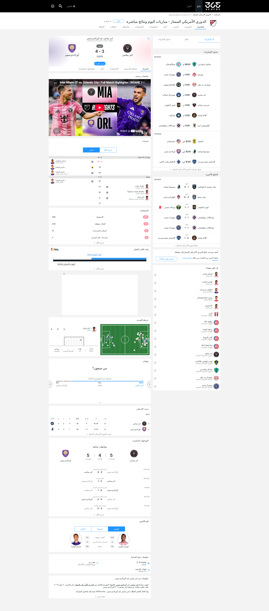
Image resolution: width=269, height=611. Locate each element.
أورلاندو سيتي (121, 585)
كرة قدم (217, 15)
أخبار (189, 6)
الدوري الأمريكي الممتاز (202, 15)
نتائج (199, 6)
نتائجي (69, 6)
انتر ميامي (134, 585)
